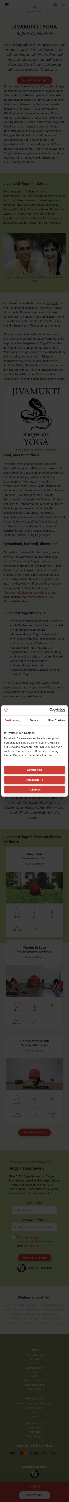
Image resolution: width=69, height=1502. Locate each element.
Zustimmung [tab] (12, 720)
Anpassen (32, 779)
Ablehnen (35, 789)
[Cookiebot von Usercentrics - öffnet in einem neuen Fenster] (49, 710)
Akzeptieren (34, 769)
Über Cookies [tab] (56, 720)
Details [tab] (34, 720)
